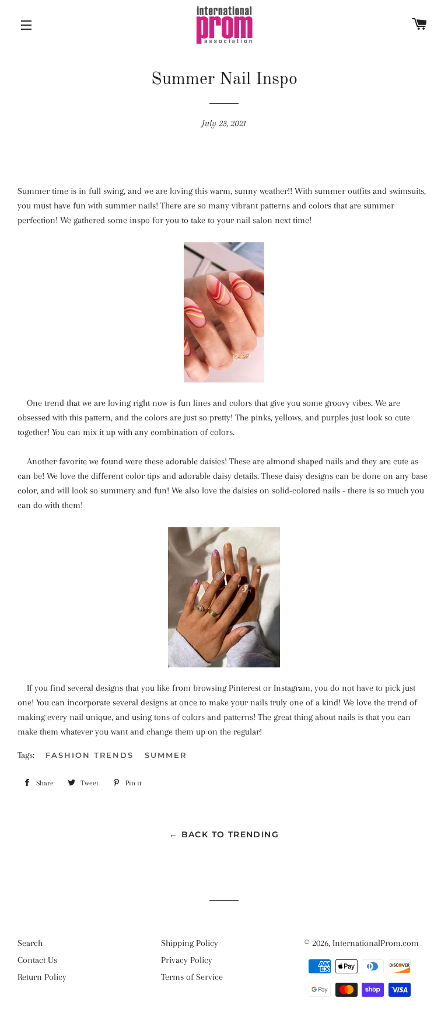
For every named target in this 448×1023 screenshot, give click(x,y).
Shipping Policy (189, 943)
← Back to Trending (224, 834)
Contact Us (37, 960)
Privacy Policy (186, 960)
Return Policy (42, 977)
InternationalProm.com (375, 943)
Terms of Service (192, 977)
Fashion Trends (90, 755)
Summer (166, 755)
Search (30, 943)
